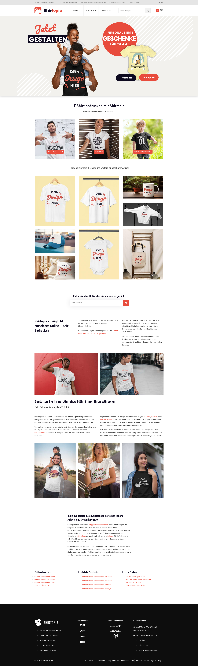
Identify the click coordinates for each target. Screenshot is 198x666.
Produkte (90, 10)
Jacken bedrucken (133, 582)
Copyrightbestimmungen (118, 660)
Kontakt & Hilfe (135, 3)
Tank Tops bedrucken (49, 635)
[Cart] (161, 10)
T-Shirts (147, 417)
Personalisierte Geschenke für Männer (97, 577)
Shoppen (149, 77)
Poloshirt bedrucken (48, 651)
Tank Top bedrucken (42, 585)
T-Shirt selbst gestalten (135, 577)
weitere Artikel (106, 419)
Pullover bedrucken (47, 640)
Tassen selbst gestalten (135, 585)
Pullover (154, 417)
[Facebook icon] (159, 2)
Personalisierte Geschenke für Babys (96, 589)
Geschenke (105, 10)
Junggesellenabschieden (98, 525)
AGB (132, 660)
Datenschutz (101, 660)
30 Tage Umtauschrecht (68, 3)
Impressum (89, 660)
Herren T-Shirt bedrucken (44, 577)
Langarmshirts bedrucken (44, 582)
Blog (159, 660)
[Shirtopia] (48, 10)
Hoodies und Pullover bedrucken (138, 579)
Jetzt (45, 28)
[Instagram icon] (162, 2)
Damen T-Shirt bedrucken (44, 579)
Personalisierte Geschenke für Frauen (97, 581)
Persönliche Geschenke (88, 572)
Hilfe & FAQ (143, 645)
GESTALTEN (48, 39)
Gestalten (77, 10)
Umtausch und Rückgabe (146, 660)
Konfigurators (39, 433)
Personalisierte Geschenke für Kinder (96, 585)
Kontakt (142, 640)
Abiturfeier (81, 536)
